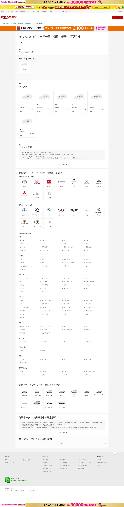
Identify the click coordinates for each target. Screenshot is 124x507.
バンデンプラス (46, 310)
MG (65, 314)
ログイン (118, 17)
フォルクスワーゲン (70, 262)
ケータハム (67, 307)
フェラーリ (89, 326)
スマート (88, 259)
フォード (44, 281)
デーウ (44, 359)
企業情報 (99, 459)
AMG (21, 259)
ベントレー (23, 304)
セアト (44, 375)
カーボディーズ (90, 307)
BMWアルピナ (68, 259)
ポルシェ (88, 262)
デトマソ (88, 329)
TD (65, 371)
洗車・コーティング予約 (84, 462)
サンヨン (88, 359)
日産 (43, 240)
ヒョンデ (22, 359)
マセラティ (23, 329)
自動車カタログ (64, 468)
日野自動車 (89, 247)
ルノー (66, 341)
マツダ (22, 243)
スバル (66, 243)
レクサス (66, 250)
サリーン (66, 285)
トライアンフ (46, 314)
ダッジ (66, 288)
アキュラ (88, 250)
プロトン (44, 371)
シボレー (88, 278)
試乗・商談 (45, 460)
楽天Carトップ (6, 23)
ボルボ (44, 350)
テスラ (22, 288)
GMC (87, 288)
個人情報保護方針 (101, 462)
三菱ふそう (23, 250)
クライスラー (46, 278)
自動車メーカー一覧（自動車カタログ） (23, 23)
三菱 (87, 240)
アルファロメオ (24, 326)
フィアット (67, 326)
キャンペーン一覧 (9, 462)
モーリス (22, 314)
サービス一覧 (8, 490)
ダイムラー (89, 300)
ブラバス (66, 266)
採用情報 (99, 465)
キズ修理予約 (63, 462)
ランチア (44, 329)
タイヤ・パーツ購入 (65, 465)
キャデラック (24, 278)
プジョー (44, 341)
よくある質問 (26, 460)
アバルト (22, 333)
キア (65, 359)
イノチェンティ (46, 333)
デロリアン (45, 285)
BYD (21, 371)
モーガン (22, 310)
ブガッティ (89, 341)
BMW (43, 259)
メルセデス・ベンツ (26, 266)
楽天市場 (120, 11)
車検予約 (45, 462)
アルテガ (22, 269)
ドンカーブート (90, 371)
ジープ (44, 288)
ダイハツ (22, 247)
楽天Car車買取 (82, 460)
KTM (65, 375)
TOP (6, 460)
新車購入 (62, 460)
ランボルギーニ (68, 329)
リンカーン (23, 285)
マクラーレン (68, 310)
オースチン (89, 310)
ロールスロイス (24, 307)
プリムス (88, 285)
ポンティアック (68, 281)
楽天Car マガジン (47, 468)
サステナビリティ (32, 490)
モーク (22, 317)
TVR (21, 300)
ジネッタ (44, 307)
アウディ (22, 262)
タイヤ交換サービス (83, 465)
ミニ (87, 266)
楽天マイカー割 (47, 471)
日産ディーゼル (68, 247)
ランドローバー (46, 304)
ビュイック (23, 281)
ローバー (88, 304)
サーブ (22, 350)
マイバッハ (45, 266)
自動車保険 (81, 468)
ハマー (22, 291)
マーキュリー (90, 281)
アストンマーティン (48, 300)
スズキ (88, 243)
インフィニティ (46, 291)
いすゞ (44, 243)
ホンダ (66, 240)
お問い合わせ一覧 (19, 490)
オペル (44, 262)
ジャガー (66, 300)
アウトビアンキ (46, 326)
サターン (66, 278)
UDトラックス (46, 250)
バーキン (22, 375)
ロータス (66, 304)
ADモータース (24, 362)
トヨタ (22, 240)
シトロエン (23, 341)
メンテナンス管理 (47, 465)
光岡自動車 (45, 247)
